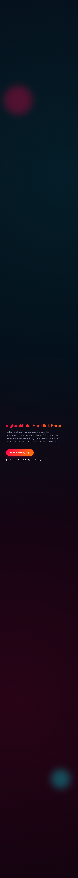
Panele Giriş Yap (21, 452)
